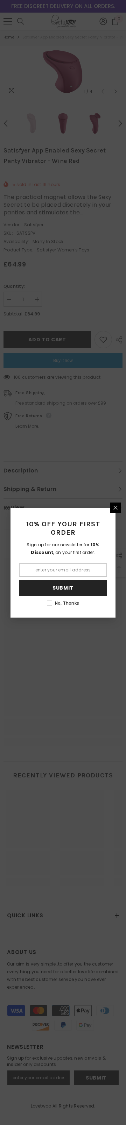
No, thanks (67, 603)
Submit (63, 587)
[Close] (115, 508)
